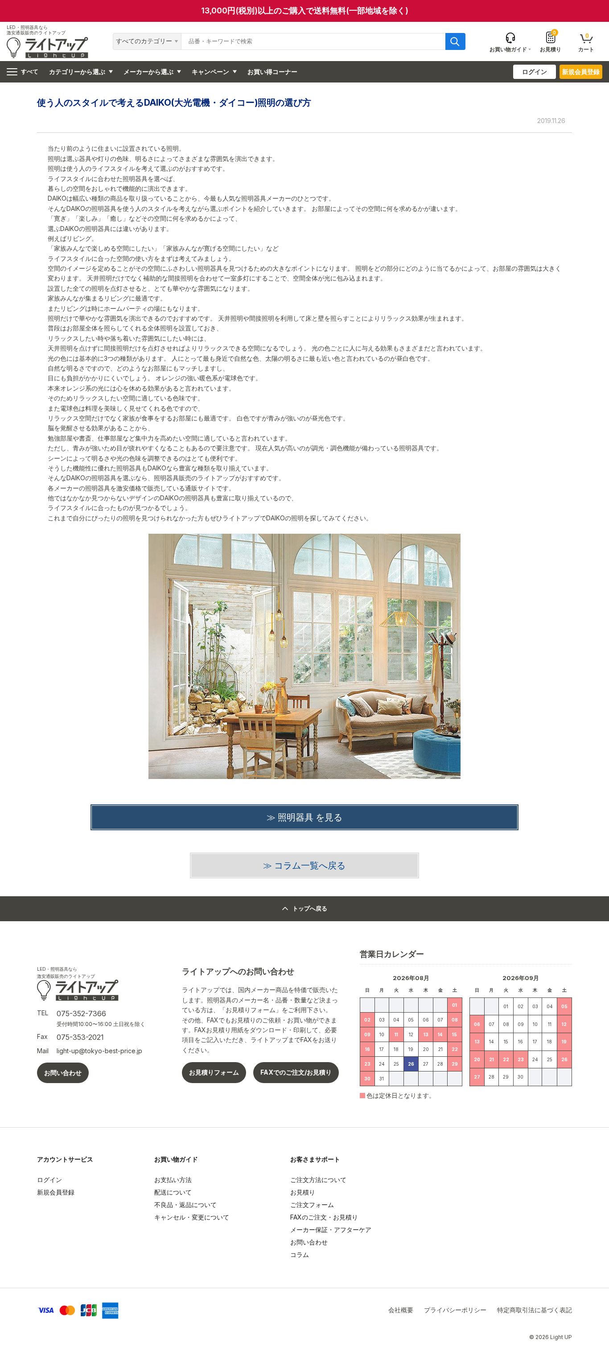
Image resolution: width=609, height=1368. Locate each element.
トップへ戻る (309, 908)
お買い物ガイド (176, 1159)
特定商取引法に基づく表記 (534, 1310)
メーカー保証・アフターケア (330, 1229)
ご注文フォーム (312, 1204)
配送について (173, 1192)
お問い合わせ (63, 1072)
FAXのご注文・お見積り (324, 1217)
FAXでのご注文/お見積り (296, 1072)
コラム (299, 1254)
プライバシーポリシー (455, 1310)
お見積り (550, 41)
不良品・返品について (185, 1204)
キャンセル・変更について (191, 1217)
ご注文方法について (318, 1179)
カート (586, 42)
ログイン (534, 71)
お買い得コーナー (272, 71)
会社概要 (400, 1310)
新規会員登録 (581, 71)
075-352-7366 (81, 1013)
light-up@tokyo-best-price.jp (99, 1051)
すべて (29, 71)
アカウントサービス (65, 1159)
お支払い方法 (173, 1179)
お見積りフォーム (214, 1072)
